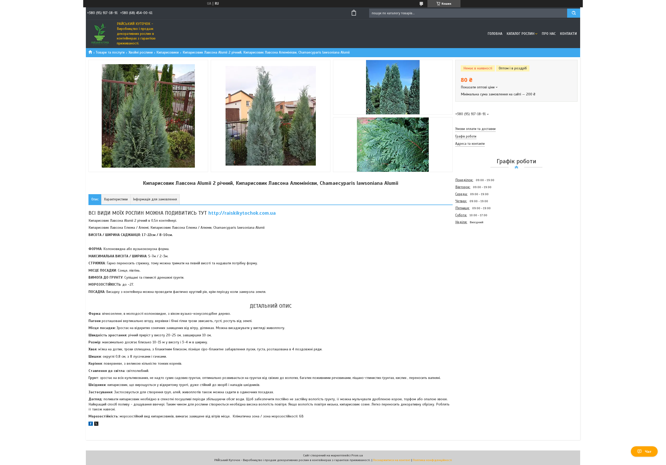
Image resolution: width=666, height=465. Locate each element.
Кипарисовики (167, 52)
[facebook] (90, 424)
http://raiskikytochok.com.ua (242, 213)
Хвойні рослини (141, 52)
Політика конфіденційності (432, 460)
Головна (495, 33)
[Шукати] (573, 13)
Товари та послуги (110, 52)
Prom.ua (357, 455)
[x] (96, 424)
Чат (648, 451)
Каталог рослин (520, 33)
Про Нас (549, 33)
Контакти (568, 33)
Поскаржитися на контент (392, 460)
